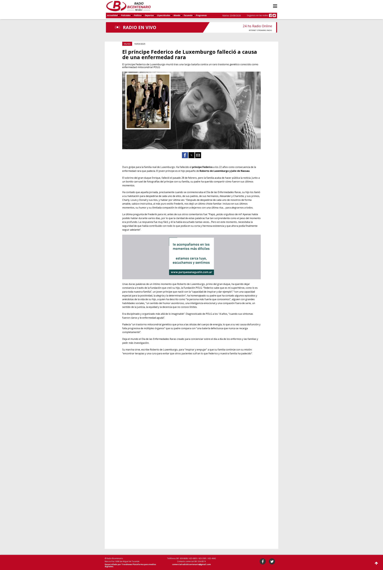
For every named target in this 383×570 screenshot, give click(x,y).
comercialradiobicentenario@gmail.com (191, 564)
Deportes (149, 15)
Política (137, 15)
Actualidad (112, 15)
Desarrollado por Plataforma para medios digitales (130, 565)
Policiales (125, 15)
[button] (275, 6)
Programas (201, 15)
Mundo (177, 15)
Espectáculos (163, 15)
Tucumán (188, 15)
